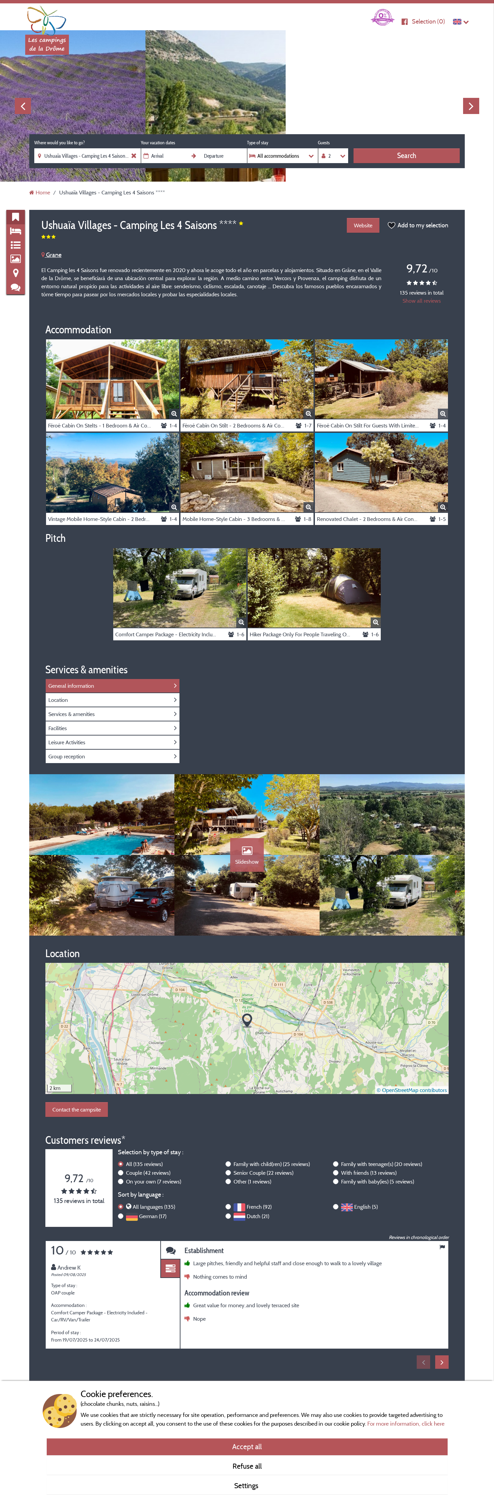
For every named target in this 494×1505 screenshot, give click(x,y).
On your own (153, 1181)
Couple (148, 1172)
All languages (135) (154, 1206)
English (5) (366, 1206)
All (144, 1164)
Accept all (247, 1446)
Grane (53, 255)
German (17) (152, 1216)
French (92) (259, 1206)
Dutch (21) (258, 1216)
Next (471, 106)
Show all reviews (422, 300)
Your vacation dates (158, 143)
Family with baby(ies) (377, 1181)
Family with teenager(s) (381, 1164)
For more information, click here (406, 1423)
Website (363, 225)
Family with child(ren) (272, 1164)
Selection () (428, 21)
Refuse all (247, 1466)
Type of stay (257, 143)
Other (252, 1181)
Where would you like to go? (59, 143)
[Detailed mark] (170, 1268)
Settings (247, 1485)
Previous (23, 106)
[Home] (47, 18)
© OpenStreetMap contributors (412, 1090)
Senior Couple (263, 1172)
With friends (369, 1172)
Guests (324, 143)
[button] (247, 1020)
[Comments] (170, 1250)
